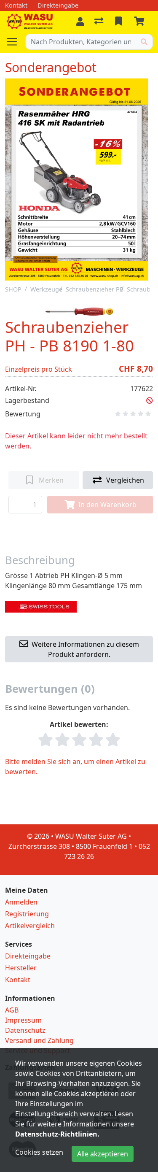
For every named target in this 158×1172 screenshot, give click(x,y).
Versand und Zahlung (39, 1040)
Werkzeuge (46, 289)
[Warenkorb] (141, 21)
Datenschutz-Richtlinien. (57, 1134)
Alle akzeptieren (102, 1153)
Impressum (23, 1020)
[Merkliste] (119, 21)
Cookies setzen (39, 1152)
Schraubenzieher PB (94, 289)
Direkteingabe (28, 956)
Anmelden (21, 902)
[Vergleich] (99, 21)
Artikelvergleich (30, 925)
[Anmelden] (80, 21)
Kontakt (17, 979)
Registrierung (27, 913)
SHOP (13, 289)
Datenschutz (25, 1030)
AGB (12, 1010)
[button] (149, 400)
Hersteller (21, 967)
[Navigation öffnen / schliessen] (15, 42)
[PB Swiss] (41, 605)
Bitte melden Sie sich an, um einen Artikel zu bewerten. (75, 766)
